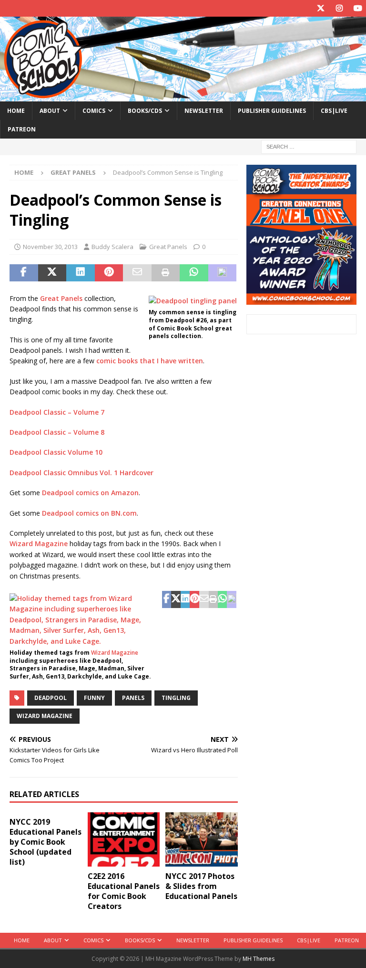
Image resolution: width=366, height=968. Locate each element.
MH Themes (258, 959)
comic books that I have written (149, 360)
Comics (93, 111)
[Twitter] (320, 8)
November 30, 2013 (50, 246)
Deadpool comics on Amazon (90, 492)
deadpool (50, 698)
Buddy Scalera (112, 246)
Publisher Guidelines (272, 111)
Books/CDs (145, 111)
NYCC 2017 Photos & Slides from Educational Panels (201, 886)
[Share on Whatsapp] (194, 272)
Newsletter (203, 111)
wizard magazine (44, 716)
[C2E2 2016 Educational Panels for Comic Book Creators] (124, 839)
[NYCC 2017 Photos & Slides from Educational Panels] (201, 839)
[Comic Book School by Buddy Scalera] (183, 95)
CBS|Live (334, 111)
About (50, 111)
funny (94, 698)
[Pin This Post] (109, 272)
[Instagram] (339, 8)
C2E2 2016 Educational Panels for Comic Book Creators (124, 891)
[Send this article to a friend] (137, 272)
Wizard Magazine (39, 543)
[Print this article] (166, 272)
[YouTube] (357, 8)
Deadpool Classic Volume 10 (56, 452)
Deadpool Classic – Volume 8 (57, 432)
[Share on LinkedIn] (80, 272)
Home (16, 111)
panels (133, 698)
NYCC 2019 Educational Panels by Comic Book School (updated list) (45, 842)
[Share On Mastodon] (222, 272)
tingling (176, 698)
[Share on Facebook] (24, 272)
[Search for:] (308, 145)
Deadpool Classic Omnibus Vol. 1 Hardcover (81, 472)
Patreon (22, 129)
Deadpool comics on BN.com (89, 513)
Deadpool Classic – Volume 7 (57, 412)
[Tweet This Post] (52, 272)
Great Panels (168, 246)
